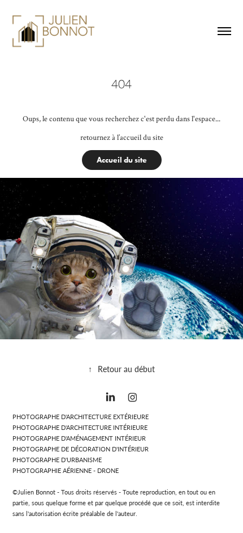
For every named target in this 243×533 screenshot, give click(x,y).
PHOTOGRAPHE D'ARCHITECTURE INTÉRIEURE (79, 427)
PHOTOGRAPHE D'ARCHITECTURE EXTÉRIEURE (80, 416)
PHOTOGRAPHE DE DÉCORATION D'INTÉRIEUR (80, 449)
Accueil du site (122, 160)
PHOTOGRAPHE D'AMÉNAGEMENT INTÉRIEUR (79, 438)
